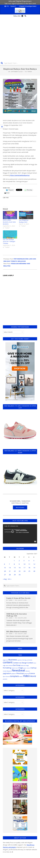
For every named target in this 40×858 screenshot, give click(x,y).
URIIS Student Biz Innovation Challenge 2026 (16, 615)
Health (13, 668)
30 (19, 575)
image (20, 668)
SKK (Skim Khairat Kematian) (16, 631)
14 (10, 568)
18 (29, 568)
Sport (4, 676)
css (20, 663)
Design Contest (27, 663)
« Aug (5, 579)
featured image (25, 665)
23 (19, 571)
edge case (5, 665)
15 (15, 568)
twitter (21, 676)
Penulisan (20, 673)
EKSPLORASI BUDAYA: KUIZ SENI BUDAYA (9, 222)
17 (24, 568)
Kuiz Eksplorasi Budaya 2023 (23, 221)
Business (12, 659)
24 (24, 571)
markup (33, 668)
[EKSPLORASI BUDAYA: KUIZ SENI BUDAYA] (10, 215)
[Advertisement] (20, 38)
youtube (5, 679)
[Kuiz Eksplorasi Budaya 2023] (26, 215)
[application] (20, 533)
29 (15, 575)
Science (32, 673)
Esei (14, 665)
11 (29, 564)
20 (5, 571)
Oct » (9, 579)
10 (24, 564)
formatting (7, 668)
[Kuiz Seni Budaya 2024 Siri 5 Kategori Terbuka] (10, 234)
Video (26, 676)
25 (29, 571)
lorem (28, 668)
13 (5, 568)
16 (19, 568)
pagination (7, 673)
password (13, 673)
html (16, 668)
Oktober (28, 671)
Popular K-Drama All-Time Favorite (18, 598)
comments (29, 660)
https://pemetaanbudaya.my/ (20, 175)
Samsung (26, 673)
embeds (10, 665)
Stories (8, 676)
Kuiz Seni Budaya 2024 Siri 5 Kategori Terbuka (9, 241)
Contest (16, 663)
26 (34, 571)
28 (10, 575)
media (4, 671)
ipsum (24, 668)
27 (5, 575)
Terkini (29, 71)
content (7, 662)
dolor (34, 663)
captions (19, 660)
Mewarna (9, 671)
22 (15, 571)
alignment (5, 660)
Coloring (24, 660)
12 (34, 564)
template (14, 676)
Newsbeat (18, 670)
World (33, 676)
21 (10, 571)
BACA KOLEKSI (20, 507)
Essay (18, 665)
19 (34, 568)
